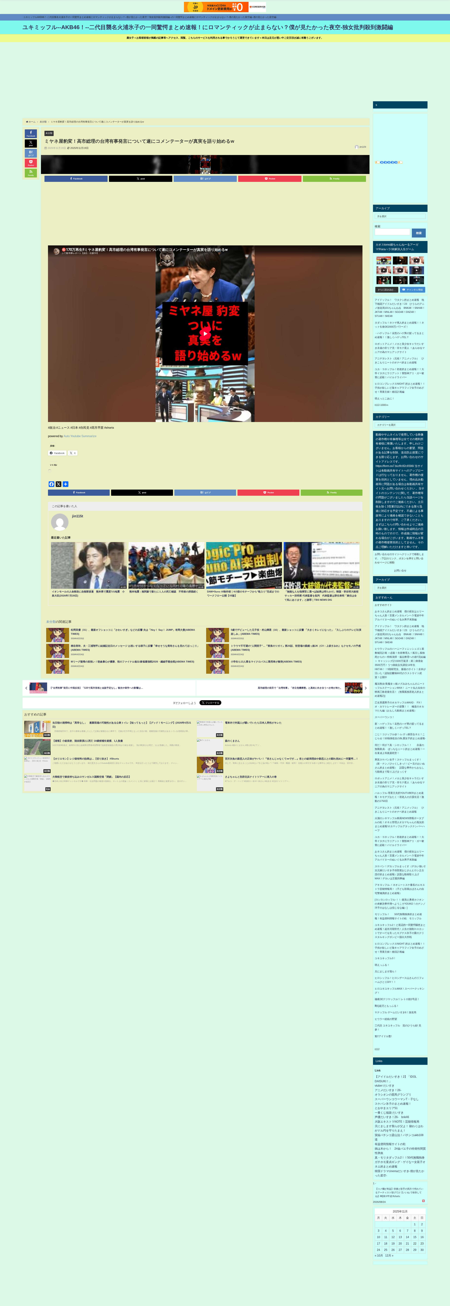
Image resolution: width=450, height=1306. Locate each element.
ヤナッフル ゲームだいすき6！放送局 (395, 1012)
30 (422, 1249)
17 (378, 1243)
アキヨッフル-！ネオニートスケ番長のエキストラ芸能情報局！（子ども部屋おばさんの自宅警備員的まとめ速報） (400, 889)
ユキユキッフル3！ (385, 958)
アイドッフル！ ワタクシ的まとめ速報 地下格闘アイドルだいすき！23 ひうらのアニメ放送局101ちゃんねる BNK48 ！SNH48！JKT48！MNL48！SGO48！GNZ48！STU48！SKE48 (400, 308)
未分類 (49, 133)
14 (407, 1237)
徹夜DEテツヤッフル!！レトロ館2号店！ (397, 999)
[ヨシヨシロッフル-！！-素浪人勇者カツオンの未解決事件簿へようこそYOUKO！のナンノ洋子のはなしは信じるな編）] (400, 903)
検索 (377, 226)
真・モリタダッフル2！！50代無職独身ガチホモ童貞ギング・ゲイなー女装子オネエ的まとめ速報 (400, 1162)
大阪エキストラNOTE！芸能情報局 (397, 1121)
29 (414, 1249)
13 (400, 1237)
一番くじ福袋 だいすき (389, 1112)
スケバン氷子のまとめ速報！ (393, 1103)
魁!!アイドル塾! (383, 1036)
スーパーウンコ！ (384, 717)
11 (385, 1237)
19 (393, 1243)
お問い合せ (400, 570)
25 (385, 1249)
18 (385, 1243)
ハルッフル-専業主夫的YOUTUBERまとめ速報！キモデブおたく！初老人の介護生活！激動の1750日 (399, 797)
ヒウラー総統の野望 (386, 1019)
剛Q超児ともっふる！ (387, 1006)
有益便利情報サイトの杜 (390, 1144)
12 (393, 1237)
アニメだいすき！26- (388, 1090)
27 (400, 1249)
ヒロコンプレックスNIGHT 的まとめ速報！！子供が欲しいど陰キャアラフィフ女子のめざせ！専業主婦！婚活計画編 (400, 387)
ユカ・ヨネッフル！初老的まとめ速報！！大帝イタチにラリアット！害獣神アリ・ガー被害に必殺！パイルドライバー (399, 373)
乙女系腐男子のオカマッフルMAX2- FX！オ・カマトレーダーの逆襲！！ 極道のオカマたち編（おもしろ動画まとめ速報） (399, 706)
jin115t (363, 147)
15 (414, 1237)
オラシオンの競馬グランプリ (393, 1094)
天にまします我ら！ (386, 971)
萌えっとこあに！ (384, 398)
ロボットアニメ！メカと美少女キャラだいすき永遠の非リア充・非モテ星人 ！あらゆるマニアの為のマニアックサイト (400, 782)
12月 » (389, 1255)
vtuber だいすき (384, 1085)
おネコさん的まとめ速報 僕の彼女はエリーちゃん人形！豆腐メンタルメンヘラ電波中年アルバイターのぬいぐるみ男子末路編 (399, 615)
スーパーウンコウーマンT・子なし (397, 1099)
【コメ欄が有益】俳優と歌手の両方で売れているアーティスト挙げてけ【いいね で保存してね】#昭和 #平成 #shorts (399, 1192)
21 (407, 1243)
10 (378, 1237)
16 (422, 1237)
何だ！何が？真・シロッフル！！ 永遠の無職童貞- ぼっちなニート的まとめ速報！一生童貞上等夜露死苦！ (400, 749)
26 (393, 1249)
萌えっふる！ (382, 965)
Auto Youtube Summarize (80, 435)
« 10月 (379, 1255)
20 (400, 1243)
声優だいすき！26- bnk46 (392, 1117)
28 (407, 1249)
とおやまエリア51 (386, 1108)
